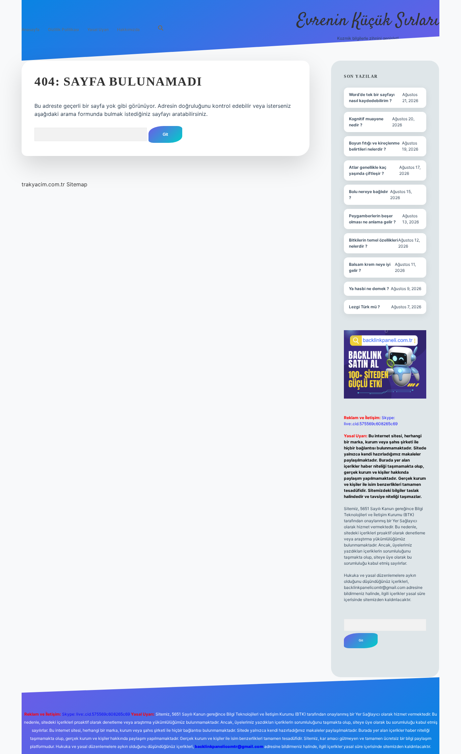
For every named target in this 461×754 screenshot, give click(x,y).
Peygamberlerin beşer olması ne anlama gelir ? (372, 218)
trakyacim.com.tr (43, 184)
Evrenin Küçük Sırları (368, 21)
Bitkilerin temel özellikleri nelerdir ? (373, 243)
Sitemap (76, 184)
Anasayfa (30, 29)
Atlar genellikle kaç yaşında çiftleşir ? (367, 170)
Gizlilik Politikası (63, 29)
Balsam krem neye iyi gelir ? (369, 267)
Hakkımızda (128, 29)
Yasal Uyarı (98, 29)
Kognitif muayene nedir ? (366, 121)
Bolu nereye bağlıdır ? (368, 194)
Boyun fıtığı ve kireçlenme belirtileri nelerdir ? (374, 146)
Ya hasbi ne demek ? (369, 288)
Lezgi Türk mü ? (364, 306)
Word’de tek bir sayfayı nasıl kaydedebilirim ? (372, 97)
